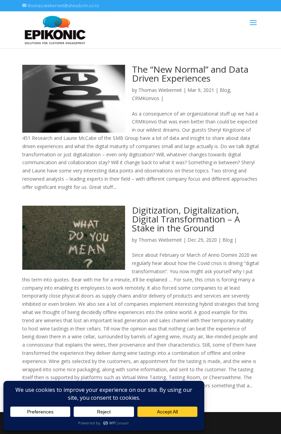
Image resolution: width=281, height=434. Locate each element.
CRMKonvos (145, 98)
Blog (225, 90)
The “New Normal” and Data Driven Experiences (190, 73)
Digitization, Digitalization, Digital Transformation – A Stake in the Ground (186, 219)
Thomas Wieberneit (160, 90)
